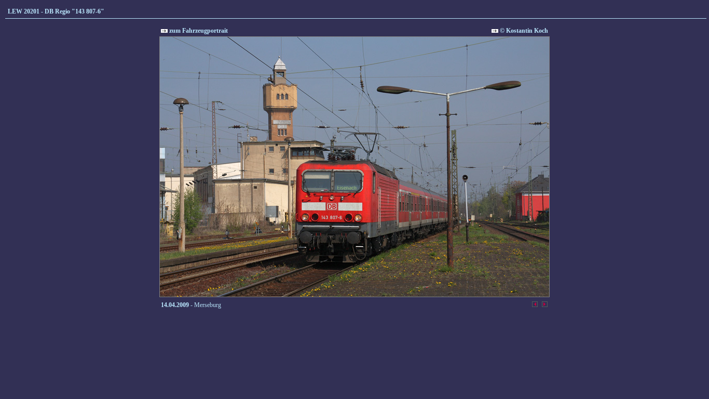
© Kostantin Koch (523, 30)
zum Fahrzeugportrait (198, 30)
